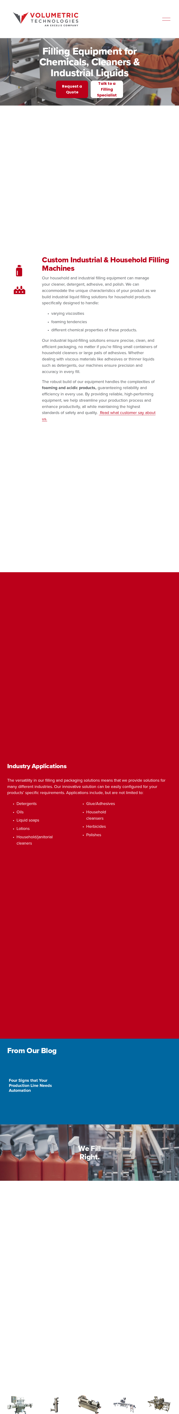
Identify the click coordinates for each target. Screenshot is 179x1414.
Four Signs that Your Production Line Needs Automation (30, 1066)
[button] (164, 1041)
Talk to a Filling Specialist (107, 69)
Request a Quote (72, 69)
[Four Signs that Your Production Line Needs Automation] (35, 1051)
